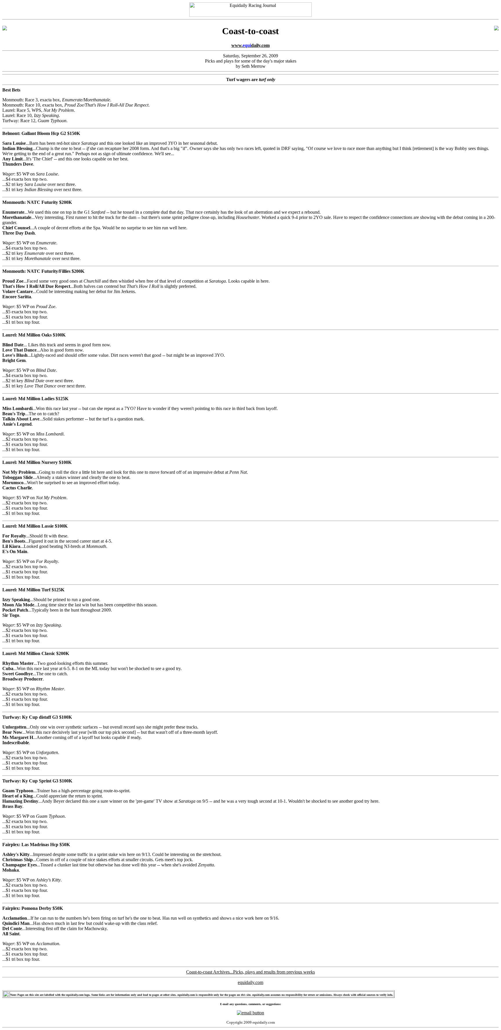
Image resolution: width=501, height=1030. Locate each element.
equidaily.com (250, 982)
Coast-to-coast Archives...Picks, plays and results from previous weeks (250, 971)
